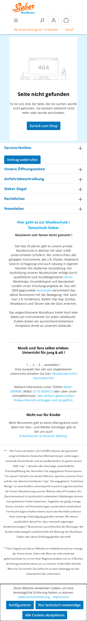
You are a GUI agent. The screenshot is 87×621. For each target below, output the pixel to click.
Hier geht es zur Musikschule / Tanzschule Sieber (43, 225)
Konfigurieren (20, 605)
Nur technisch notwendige (59, 605)
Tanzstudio (44, 290)
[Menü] (16, 20)
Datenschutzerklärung (34, 597)
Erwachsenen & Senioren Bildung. (43, 436)
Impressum (61, 597)
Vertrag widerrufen (22, 159)
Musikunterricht (63, 374)
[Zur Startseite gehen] (23, 5)
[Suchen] (42, 20)
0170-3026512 (43, 391)
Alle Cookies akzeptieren (44, 615)
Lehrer (68, 277)
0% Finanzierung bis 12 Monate (34, 30)
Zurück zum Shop (44, 126)
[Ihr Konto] (54, 20)
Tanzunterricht (43, 378)
